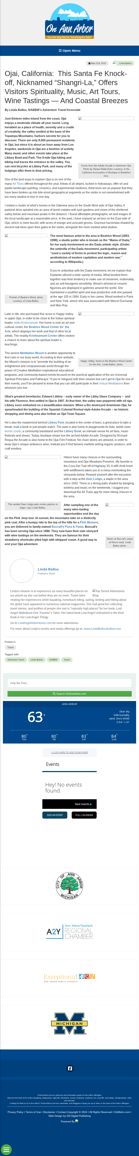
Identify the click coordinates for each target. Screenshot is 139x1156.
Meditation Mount (32, 353)
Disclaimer (49, 1112)
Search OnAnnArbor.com (71, 693)
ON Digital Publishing (79, 1115)
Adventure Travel (15, 660)
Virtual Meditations (111, 383)
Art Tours (18, 183)
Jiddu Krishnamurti (26, 322)
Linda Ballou (125, 63)
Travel (10, 647)
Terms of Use (33, 1112)
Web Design (55, 1115)
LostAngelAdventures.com (35, 622)
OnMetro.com (122, 1112)
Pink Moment (89, 522)
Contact (62, 1112)
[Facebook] (70, 1068)
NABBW (53, 660)
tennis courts (13, 431)
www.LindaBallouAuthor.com (102, 628)
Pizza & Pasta (74, 526)
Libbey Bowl (72, 431)
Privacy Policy (15, 1112)
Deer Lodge (94, 478)
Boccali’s (58, 526)
